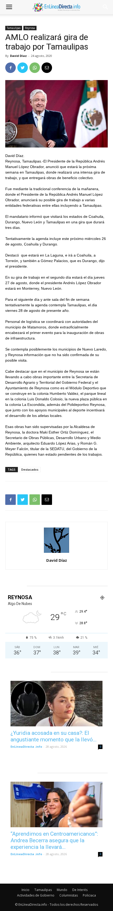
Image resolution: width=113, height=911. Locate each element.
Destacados (29, 469)
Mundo (62, 890)
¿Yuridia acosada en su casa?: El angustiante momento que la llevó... (54, 736)
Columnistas (68, 895)
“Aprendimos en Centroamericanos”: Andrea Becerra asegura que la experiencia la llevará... (54, 840)
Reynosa (30, 28)
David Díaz (18, 56)
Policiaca (89, 895)
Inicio (25, 890)
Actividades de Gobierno (35, 895)
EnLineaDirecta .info (26, 747)
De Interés (80, 890)
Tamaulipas (13, 28)
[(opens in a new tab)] (56, 703)
